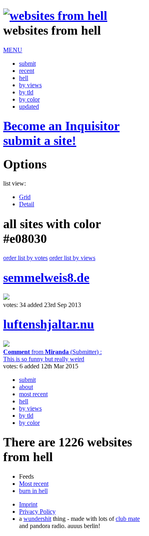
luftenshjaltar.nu (48, 324)
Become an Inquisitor (61, 133)
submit (27, 63)
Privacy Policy (37, 511)
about (26, 386)
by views (30, 85)
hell (23, 77)
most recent (33, 394)
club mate (128, 518)
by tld (26, 92)
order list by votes (25, 257)
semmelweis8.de (46, 277)
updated (29, 106)
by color (29, 99)
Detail (26, 204)
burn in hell (33, 490)
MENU (12, 50)
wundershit (37, 518)
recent (26, 70)
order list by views (72, 257)
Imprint (28, 504)
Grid (25, 197)
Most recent (33, 483)
